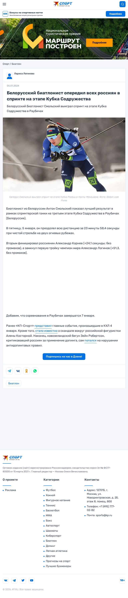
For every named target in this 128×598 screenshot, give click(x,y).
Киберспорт (53, 535)
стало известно (46, 331)
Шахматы (52, 530)
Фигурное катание (58, 500)
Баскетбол (52, 510)
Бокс (49, 520)
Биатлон (16, 64)
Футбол (51, 490)
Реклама (10, 490)
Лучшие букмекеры (58, 566)
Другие (50, 555)
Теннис (50, 505)
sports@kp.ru (104, 515)
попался (90, 340)
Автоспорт (53, 525)
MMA (49, 515)
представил (43, 326)
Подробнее (115, 14)
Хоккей (50, 495)
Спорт (6, 64)
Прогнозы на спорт (58, 561)
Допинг (50, 545)
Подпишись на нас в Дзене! (64, 356)
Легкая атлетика (56, 550)
